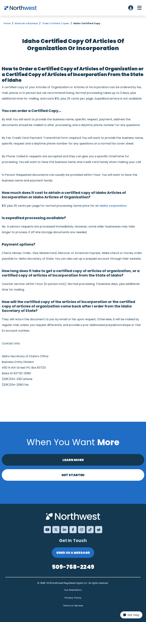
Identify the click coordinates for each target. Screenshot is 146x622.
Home (7, 23)
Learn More (73, 460)
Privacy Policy (73, 597)
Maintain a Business (26, 23)
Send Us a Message (73, 552)
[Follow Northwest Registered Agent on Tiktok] (90, 529)
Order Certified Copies (55, 23)
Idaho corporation (113, 206)
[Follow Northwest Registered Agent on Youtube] (47, 529)
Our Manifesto (73, 590)
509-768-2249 (73, 567)
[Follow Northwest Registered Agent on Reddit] (98, 529)
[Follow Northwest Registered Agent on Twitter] (55, 529)
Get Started (73, 475)
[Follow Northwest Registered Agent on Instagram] (81, 529)
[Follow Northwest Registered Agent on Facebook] (73, 529)
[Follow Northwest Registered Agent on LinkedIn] (64, 529)
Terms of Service (73, 605)
